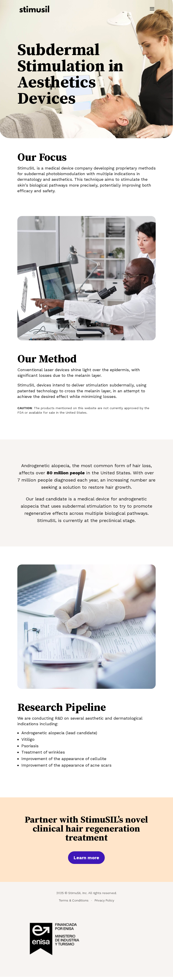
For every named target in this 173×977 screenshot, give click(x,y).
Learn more (86, 857)
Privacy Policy (104, 900)
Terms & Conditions (74, 900)
